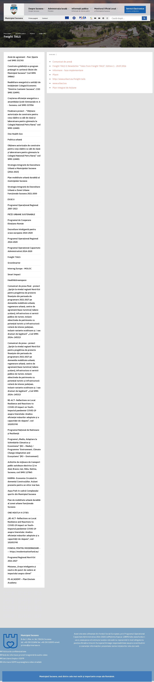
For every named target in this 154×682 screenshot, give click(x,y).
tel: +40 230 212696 (29, 642)
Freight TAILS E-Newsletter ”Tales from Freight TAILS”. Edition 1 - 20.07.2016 (89, 66)
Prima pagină (33, 18)
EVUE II (11, 199)
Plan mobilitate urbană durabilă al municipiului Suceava (24, 179)
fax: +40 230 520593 (46, 642)
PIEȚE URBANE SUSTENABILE (21, 214)
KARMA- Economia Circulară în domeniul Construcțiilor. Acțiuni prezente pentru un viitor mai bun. (24, 481)
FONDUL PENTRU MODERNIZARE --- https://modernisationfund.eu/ (24, 550)
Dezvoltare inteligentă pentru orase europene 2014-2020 (22, 231)
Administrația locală (57, 9)
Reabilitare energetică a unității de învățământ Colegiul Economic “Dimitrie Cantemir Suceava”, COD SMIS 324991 (24, 87)
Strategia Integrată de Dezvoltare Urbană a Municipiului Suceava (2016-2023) (24, 168)
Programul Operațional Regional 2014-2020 (23, 240)
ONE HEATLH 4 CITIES (18, 512)
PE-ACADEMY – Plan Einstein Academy (21, 581)
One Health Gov (15, 134)
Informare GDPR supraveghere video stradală (21, 662)
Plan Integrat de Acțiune (64, 87)
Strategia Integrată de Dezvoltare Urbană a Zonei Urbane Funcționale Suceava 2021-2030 (24, 190)
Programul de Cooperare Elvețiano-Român (19, 222)
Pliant (55, 74)
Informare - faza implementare (68, 70)
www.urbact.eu (60, 83)
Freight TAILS (42, 33)
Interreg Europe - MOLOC (20, 268)
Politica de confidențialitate (14, 651)
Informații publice (81, 9)
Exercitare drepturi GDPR (13, 658)
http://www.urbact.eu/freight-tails (69, 79)
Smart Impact (14, 274)
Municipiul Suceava (14, 18)
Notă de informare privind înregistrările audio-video (24, 655)
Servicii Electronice (135, 9)
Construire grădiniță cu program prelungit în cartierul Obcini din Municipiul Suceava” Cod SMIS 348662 (23, 71)
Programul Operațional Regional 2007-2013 (23, 207)
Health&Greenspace (17, 280)
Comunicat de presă (62, 61)
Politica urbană (15, 139)
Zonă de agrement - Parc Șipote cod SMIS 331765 (23, 59)
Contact (45, 18)
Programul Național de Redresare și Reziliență (23, 432)
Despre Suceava (36, 9)
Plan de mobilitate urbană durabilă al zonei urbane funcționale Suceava (24, 503)
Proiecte (32, 33)
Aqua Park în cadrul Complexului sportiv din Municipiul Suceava (23, 492)
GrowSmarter (14, 263)
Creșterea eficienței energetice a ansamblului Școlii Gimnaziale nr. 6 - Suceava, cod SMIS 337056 (24, 101)
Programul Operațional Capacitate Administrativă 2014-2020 (24, 249)
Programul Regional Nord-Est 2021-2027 (21, 559)
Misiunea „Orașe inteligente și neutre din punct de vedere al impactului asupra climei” (22, 570)
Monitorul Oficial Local (105, 9)
